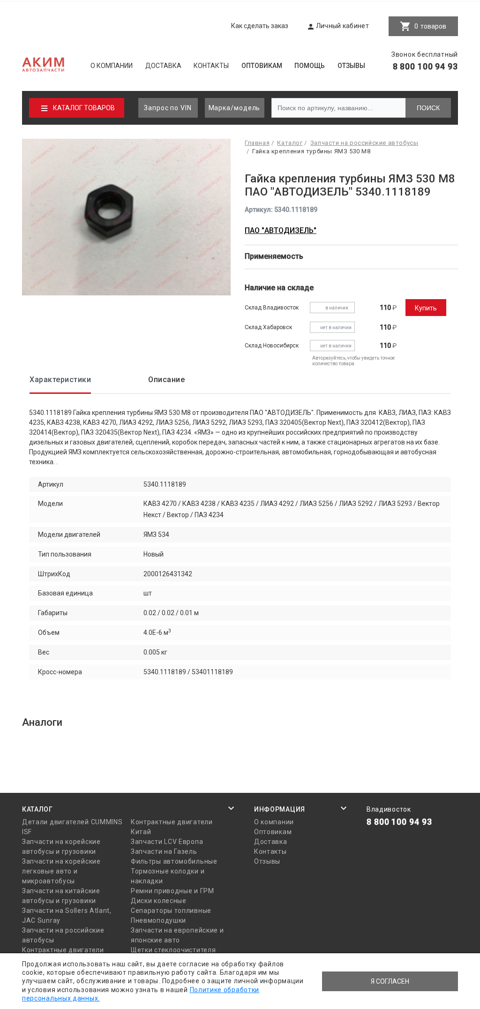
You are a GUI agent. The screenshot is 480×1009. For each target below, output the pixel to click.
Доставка (163, 65)
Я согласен (390, 981)
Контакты (211, 65)
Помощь (309, 65)
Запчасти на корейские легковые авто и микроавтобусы (61, 871)
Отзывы (351, 65)
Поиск (428, 108)
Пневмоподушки (158, 920)
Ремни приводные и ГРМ (172, 891)
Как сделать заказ (259, 26)
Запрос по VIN (168, 108)
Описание (166, 379)
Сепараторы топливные (171, 910)
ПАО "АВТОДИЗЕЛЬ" (280, 230)
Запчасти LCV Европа (167, 841)
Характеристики (60, 379)
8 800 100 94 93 (425, 66)
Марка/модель (235, 108)
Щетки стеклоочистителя (173, 950)
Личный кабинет (342, 26)
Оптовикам (261, 65)
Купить (426, 308)
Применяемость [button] (275, 256)
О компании (111, 65)
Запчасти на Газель (164, 851)
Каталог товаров (84, 108)
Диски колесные (159, 900)
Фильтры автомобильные (174, 861)
